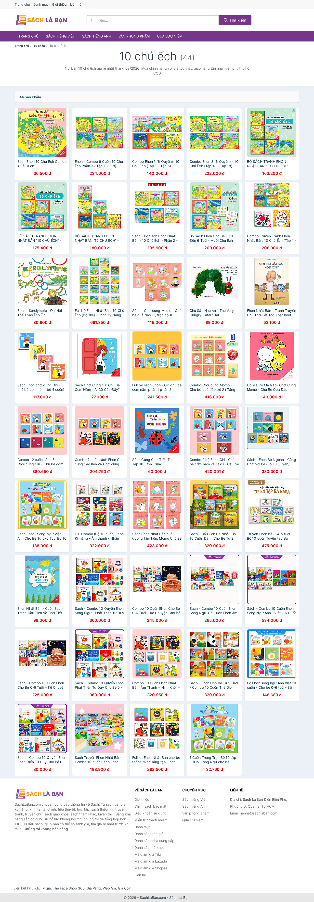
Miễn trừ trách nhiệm (151, 820)
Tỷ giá (46, 888)
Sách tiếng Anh (96, 36)
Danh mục (41, 4)
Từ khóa (39, 46)
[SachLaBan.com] (41, 20)
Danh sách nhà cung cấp (154, 840)
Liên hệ (75, 4)
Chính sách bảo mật (150, 806)
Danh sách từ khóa (149, 847)
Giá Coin (124, 888)
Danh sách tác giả (148, 834)
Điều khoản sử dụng (150, 813)
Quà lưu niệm (169, 36)
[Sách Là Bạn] (39, 794)
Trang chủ (22, 4)
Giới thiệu (59, 4)
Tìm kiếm (237, 20)
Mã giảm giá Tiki (147, 854)
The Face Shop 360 (69, 888)
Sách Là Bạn (179, 897)
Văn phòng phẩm (134, 36)
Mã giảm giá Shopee (150, 868)
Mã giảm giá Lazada (150, 861)
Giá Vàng (94, 888)
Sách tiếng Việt (60, 36)
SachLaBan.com (153, 897)
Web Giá (109, 888)
